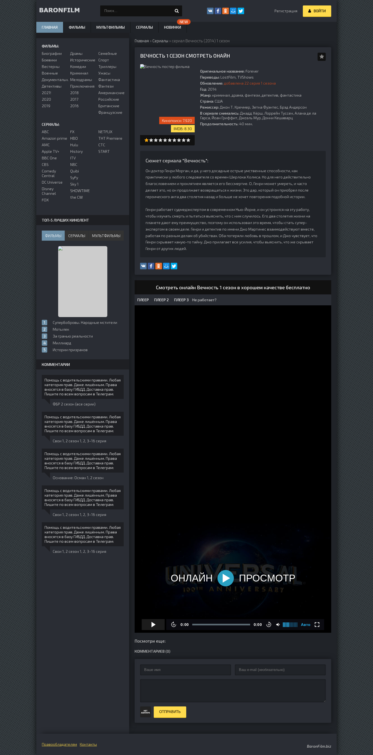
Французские (110, 112)
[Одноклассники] (225, 11)
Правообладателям (59, 744)
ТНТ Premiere (110, 138)
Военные (50, 73)
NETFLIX (105, 131)
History (76, 151)
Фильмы (77, 27)
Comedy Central (49, 173)
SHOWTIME (80, 190)
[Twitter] (241, 11)
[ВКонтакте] (210, 11)
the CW (76, 197)
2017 (74, 99)
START (104, 151)
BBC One (49, 158)
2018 (74, 92)
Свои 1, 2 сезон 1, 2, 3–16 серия (79, 440)
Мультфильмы (110, 27)
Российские (108, 99)
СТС (101, 144)
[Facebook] (218, 11)
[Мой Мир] (233, 11)
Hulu (74, 144)
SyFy (74, 177)
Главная (50, 27)
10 (188, 140)
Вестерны (51, 66)
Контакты (88, 744)
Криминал (79, 73)
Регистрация (285, 10)
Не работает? (204, 299)
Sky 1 (74, 184)
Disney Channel (49, 191)
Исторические (82, 60)
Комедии (78, 66)
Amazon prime (54, 138)
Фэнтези (106, 86)
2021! (46, 92)
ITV (73, 158)
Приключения (82, 86)
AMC (46, 144)
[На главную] (63, 11)
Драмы (76, 53)
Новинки (172, 27)
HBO (74, 138)
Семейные (107, 53)
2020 (46, 99)
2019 (46, 105)
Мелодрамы (81, 79)
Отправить (170, 712)
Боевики (49, 60)
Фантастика (109, 79)
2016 (74, 105)
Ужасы (104, 73)
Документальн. (54, 79)
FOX (45, 200)
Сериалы (144, 27)
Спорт (103, 60)
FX (72, 131)
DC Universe (52, 182)
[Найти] (176, 10)
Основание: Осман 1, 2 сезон (78, 477)
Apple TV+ (51, 151)
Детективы (51, 86)
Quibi (74, 171)
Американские (111, 92)
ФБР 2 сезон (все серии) (74, 404)
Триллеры (107, 66)
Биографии (52, 53)
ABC (45, 131)
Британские (108, 105)
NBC (73, 164)
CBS (45, 164)
